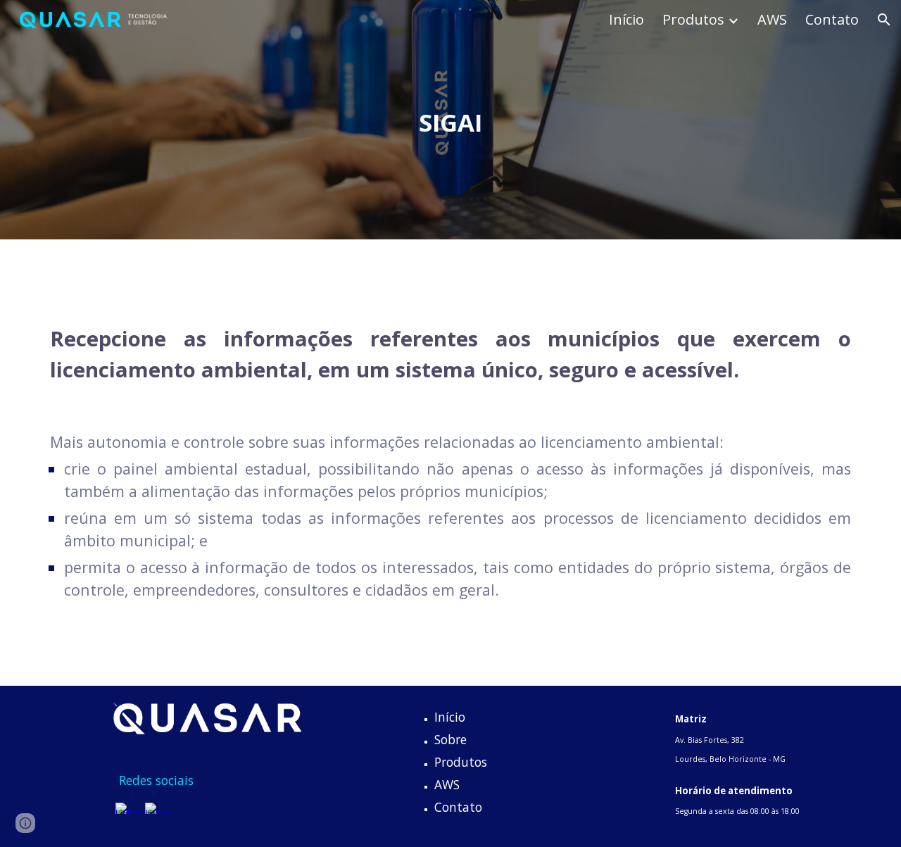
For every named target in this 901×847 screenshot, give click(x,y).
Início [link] (626, 19)
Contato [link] (832, 19)
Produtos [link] (693, 19)
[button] (884, 20)
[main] (450, 120)
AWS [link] (772, 19)
